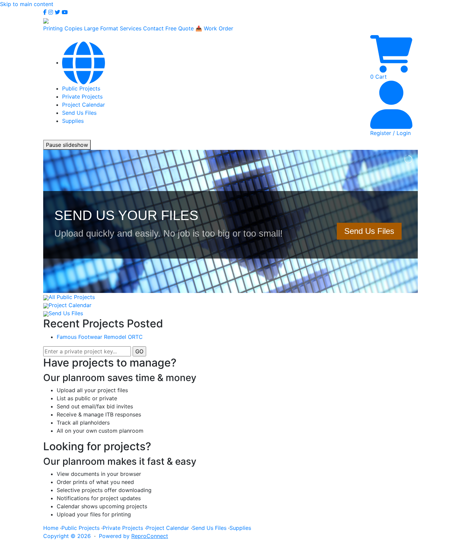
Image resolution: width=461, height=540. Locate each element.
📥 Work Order (214, 28)
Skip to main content (26, 4)
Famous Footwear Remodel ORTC (100, 336)
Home (50, 527)
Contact (153, 28)
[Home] (83, 62)
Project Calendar (83, 104)
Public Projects (81, 88)
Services (130, 28)
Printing (53, 28)
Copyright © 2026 (67, 536)
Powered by (133, 536)
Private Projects (82, 96)
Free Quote (179, 28)
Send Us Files (79, 112)
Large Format (101, 28)
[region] (230, 221)
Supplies (73, 120)
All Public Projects (72, 297)
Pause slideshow (67, 144)
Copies (73, 28)
